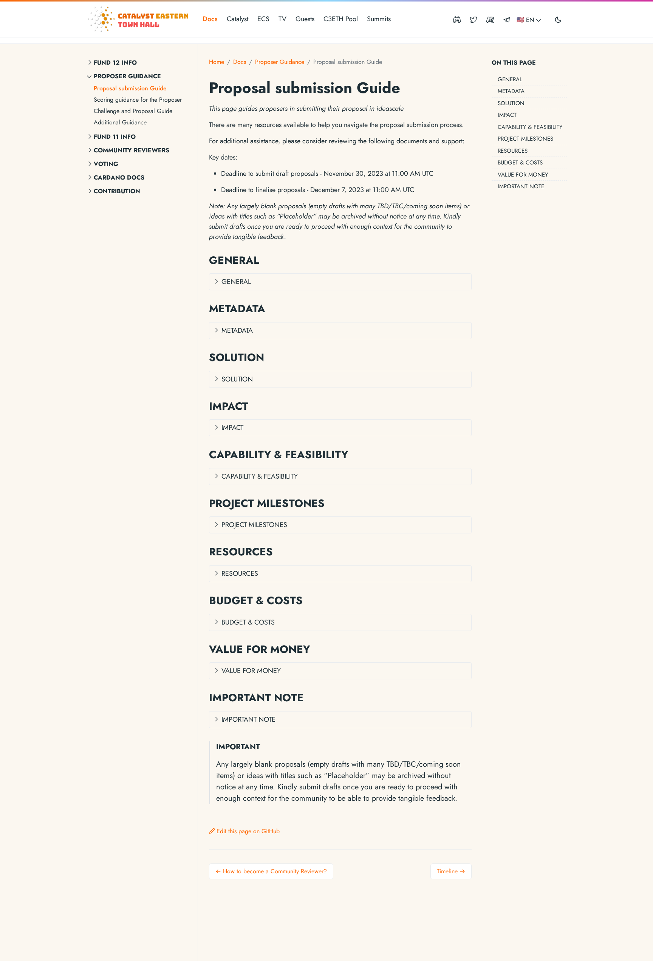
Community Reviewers (131, 150)
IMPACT (507, 115)
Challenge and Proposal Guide (133, 111)
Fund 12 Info (115, 62)
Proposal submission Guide (130, 88)
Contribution (117, 191)
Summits (379, 19)
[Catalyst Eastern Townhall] (139, 19)
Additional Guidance (120, 122)
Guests (305, 19)
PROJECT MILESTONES (525, 139)
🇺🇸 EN (526, 20)
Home (216, 61)
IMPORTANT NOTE (521, 186)
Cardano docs (119, 177)
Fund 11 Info (115, 136)
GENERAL (510, 79)
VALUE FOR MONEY (523, 174)
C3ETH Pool (340, 19)
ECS (263, 19)
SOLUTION (511, 103)
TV (282, 19)
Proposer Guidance (127, 76)
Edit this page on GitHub (248, 831)
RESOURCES (513, 151)
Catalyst (237, 19)
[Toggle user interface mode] (558, 19)
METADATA (511, 91)
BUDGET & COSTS (520, 162)
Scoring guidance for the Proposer (138, 99)
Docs (210, 19)
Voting (106, 164)
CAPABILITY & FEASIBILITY (530, 127)
